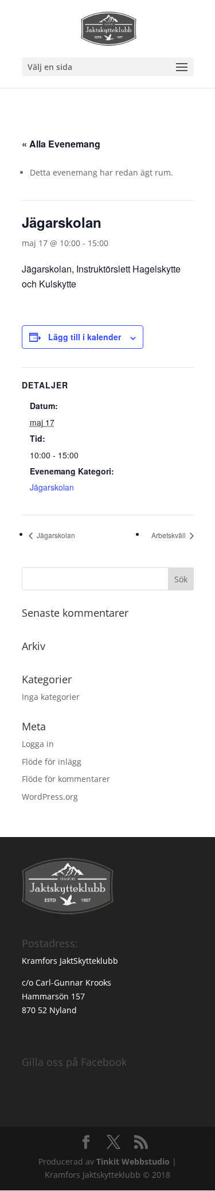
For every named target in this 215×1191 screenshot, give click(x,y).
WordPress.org (50, 796)
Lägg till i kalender (84, 336)
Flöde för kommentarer (66, 778)
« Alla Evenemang (61, 143)
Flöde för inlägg (51, 761)
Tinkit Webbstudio (133, 1161)
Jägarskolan (52, 487)
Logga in (38, 743)
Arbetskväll (169, 535)
